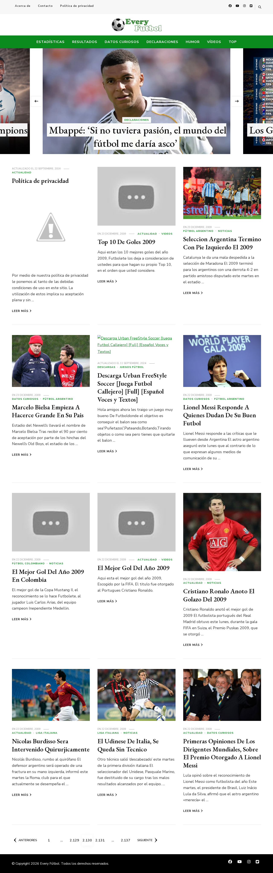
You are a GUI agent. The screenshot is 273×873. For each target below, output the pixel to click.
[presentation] (36, 101)
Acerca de (22, 6)
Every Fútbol (50, 863)
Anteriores (28, 840)
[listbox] (136, 101)
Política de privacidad (77, 6)
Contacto (45, 6)
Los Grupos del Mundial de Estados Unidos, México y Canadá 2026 (138, 136)
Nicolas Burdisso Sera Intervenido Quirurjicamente (51, 745)
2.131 (100, 840)
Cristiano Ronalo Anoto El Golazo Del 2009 (218, 595)
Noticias (225, 231)
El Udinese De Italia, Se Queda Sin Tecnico (128, 745)
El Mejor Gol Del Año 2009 (133, 568)
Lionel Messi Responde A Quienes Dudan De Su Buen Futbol (219, 415)
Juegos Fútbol (132, 367)
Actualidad (21, 172)
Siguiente (144, 840)
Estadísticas (50, 42)
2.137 (126, 840)
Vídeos (214, 42)
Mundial (136, 120)
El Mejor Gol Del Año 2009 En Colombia (48, 575)
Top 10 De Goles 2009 (126, 242)
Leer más (20, 311)
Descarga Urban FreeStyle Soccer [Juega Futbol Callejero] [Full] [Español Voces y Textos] (132, 387)
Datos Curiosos (122, 42)
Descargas (106, 367)
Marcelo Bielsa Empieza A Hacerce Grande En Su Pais (48, 411)
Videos (167, 233)
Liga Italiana (46, 733)
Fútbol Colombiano (28, 563)
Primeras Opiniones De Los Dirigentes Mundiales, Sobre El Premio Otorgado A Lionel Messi (222, 753)
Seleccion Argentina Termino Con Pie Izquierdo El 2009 (222, 243)
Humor (193, 42)
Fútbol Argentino (198, 231)
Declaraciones (162, 42)
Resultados (84, 42)
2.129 (75, 840)
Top (233, 42)
